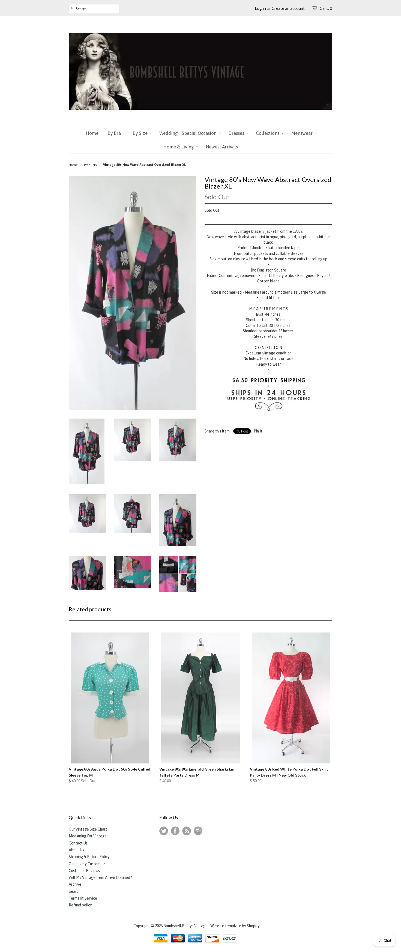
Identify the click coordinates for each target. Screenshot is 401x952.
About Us (76, 850)
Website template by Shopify (235, 926)
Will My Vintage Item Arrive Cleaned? (100, 877)
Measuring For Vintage (88, 836)
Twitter (163, 830)
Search (74, 891)
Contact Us (78, 843)
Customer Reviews (84, 871)
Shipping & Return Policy (89, 857)
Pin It (258, 431)
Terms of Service (83, 898)
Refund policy (80, 905)
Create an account (288, 8)
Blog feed (186, 830)
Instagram (198, 830)
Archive (75, 884)
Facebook (175, 830)
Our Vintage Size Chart (88, 829)
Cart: (326, 8)
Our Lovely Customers (87, 864)
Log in (260, 8)
